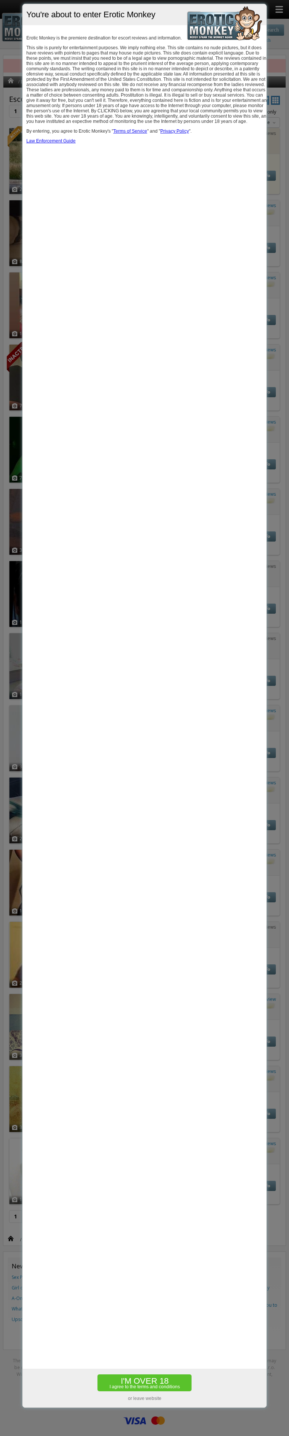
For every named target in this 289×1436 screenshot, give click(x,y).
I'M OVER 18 (145, 1382)
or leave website (144, 1398)
